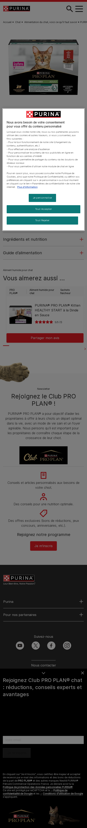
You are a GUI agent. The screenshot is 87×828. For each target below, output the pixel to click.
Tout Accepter (43, 209)
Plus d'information (27, 187)
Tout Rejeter (42, 220)
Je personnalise (42, 197)
